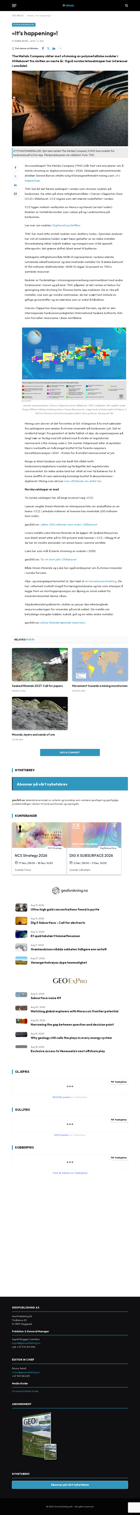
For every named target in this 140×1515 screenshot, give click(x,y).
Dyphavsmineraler (23, 24)
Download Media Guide (25, 1391)
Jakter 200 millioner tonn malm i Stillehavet (68, 524)
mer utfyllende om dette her (82, 481)
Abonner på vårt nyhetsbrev (42, 784)
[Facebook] (15, 167)
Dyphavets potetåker (67, 225)
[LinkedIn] (15, 185)
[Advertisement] (37, 1234)
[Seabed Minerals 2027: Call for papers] (40, 664)
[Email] (15, 193)
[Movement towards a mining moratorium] (100, 664)
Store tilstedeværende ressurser (62, 622)
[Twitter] (15, 176)
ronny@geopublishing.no (26, 1372)
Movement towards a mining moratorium (100, 686)
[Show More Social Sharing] (60, 48)
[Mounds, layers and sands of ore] (40, 713)
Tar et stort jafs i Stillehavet (58, 559)
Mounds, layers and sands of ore (33, 734)
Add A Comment (70, 752)
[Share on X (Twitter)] (48, 48)
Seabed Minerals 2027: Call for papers (37, 686)
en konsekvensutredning (100, 581)
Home (30, 15)
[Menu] (14, 5)
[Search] (126, 5)
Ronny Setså (21, 41)
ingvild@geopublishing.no (26, 1343)
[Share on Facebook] (42, 48)
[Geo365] (70, 6)
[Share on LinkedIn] (53, 48)
